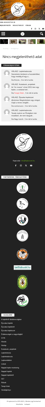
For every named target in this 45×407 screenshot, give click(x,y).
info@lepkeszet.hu (28, 161)
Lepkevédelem (6, 360)
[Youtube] (43, 29)
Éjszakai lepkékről (7, 327)
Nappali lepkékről (7, 375)
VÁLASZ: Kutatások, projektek (23, 84)
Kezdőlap (5, 48)
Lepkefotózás (6, 353)
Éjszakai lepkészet (8, 330)
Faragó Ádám (19, 93)
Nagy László (18, 119)
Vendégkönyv (6, 390)
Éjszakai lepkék (7, 323)
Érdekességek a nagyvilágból (11, 334)
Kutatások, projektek (8, 349)
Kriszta (16, 80)
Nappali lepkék (6, 371)
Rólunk (3, 382)
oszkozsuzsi (18, 106)
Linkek (3, 364)
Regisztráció (18, 25)
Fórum (28, 25)
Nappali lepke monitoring (10, 368)
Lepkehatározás (7, 356)
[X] (39, 29)
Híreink (3, 342)
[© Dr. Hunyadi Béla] (22, 41)
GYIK (3, 338)
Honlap (3, 345)
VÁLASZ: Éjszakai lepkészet (22, 97)
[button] (41, 34)
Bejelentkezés (5, 25)
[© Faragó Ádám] (13, 41)
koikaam (27, 404)
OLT (2, 379)
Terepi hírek (5, 386)
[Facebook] (31, 29)
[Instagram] (35, 29)
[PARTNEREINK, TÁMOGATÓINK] (22, 187)
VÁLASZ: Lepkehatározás (21, 71)
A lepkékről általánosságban (11, 319)
